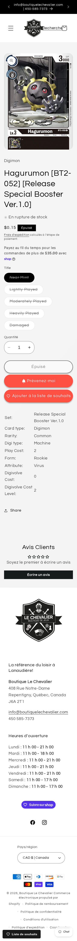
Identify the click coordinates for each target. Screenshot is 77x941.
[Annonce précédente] (8, 7)
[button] (11, 28)
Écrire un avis (38, 574)
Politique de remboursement (46, 903)
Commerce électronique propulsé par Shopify (39, 898)
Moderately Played (31, 302)
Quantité (11, 337)
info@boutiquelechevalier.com (38, 712)
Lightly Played (26, 290)
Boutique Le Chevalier (36, 893)
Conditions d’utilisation (41, 919)
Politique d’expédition (28, 927)
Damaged (22, 326)
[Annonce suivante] (68, 7)
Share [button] (15, 510)
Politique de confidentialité (41, 911)
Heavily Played (27, 314)
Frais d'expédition (16, 235)
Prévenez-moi (41, 381)
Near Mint (22, 278)
